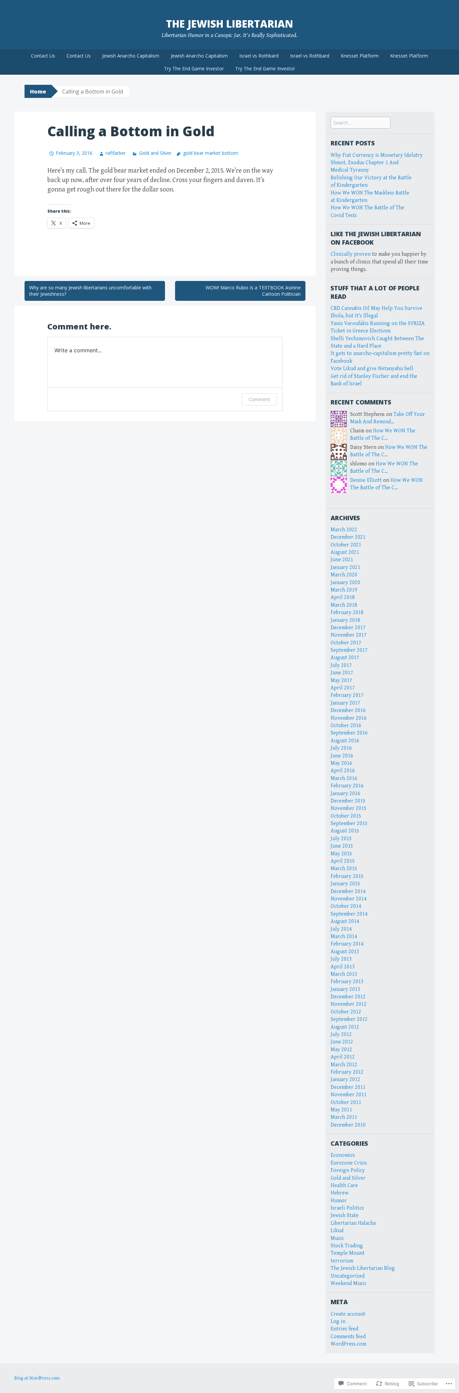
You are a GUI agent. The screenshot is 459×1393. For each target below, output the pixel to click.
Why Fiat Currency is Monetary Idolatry (377, 155)
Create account (348, 1314)
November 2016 (349, 718)
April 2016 (343, 770)
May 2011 (341, 1110)
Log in (338, 1321)
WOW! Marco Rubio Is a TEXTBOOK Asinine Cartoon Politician (253, 290)
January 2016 (345, 793)
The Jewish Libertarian (229, 24)
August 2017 (345, 657)
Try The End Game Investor (194, 68)
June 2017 (342, 673)
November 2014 (349, 899)
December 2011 (348, 1087)
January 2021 (345, 567)
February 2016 (347, 786)
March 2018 (344, 605)
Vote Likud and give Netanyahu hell (372, 368)
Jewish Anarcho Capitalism (130, 55)
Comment (259, 399)
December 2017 (348, 627)
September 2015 (349, 823)
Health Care (344, 1185)
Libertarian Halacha (353, 1223)
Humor (339, 1201)
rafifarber (116, 153)
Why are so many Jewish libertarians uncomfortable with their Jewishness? (90, 290)
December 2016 (348, 710)
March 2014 (344, 936)
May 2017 (341, 680)
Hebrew (339, 1193)
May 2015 (341, 854)
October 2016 (346, 725)
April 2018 (343, 597)
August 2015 (345, 831)
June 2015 (342, 846)
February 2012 (347, 1072)
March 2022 (344, 530)
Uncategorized (348, 1276)
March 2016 (344, 778)
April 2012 (343, 1057)
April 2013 (343, 967)
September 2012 (349, 1019)
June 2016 (342, 756)
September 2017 (349, 650)
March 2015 (344, 868)
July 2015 (341, 838)
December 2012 (348, 997)
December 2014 (348, 891)
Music (337, 1238)
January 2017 (345, 703)
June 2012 (342, 1042)
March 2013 (344, 974)
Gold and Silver (155, 153)
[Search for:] (360, 123)
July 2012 (341, 1034)
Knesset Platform (360, 55)
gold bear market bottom (210, 153)
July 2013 (341, 959)
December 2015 (348, 801)
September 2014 (349, 914)
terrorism (342, 1261)
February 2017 (347, 695)
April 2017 (343, 688)
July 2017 (341, 665)
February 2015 (347, 876)
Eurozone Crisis (349, 1163)
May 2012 (341, 1049)
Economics (343, 1155)
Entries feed (344, 1329)
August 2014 (345, 921)
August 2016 (345, 741)
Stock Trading (347, 1246)
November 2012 (349, 1004)
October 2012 (346, 1012)
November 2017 (349, 635)
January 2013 (345, 989)
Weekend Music (349, 1283)
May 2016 (341, 763)
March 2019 (344, 590)
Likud (337, 1230)
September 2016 (349, 733)
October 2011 (346, 1102)
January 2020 (345, 582)
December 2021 (348, 537)
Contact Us (43, 55)
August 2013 (345, 952)
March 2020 (344, 575)
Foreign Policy (348, 1170)
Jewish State (345, 1215)
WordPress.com (348, 1344)
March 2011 (344, 1117)
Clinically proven (351, 254)
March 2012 (344, 1065)
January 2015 (345, 884)
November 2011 (349, 1095)
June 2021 (342, 560)
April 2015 (343, 861)
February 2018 (347, 612)
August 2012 (345, 1027)
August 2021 (345, 552)
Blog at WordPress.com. (37, 1378)
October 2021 (346, 545)
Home (38, 91)
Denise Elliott (366, 480)
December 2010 (348, 1125)
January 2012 (345, 1079)
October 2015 (346, 816)
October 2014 (346, 906)
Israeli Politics (347, 1208)
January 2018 (345, 620)
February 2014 (347, 944)
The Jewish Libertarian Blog (363, 1268)
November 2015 (349, 808)
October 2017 (346, 643)
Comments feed (348, 1336)
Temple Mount (348, 1253)
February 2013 (347, 981)
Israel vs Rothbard (259, 55)
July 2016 (341, 748)
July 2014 (341, 929)
